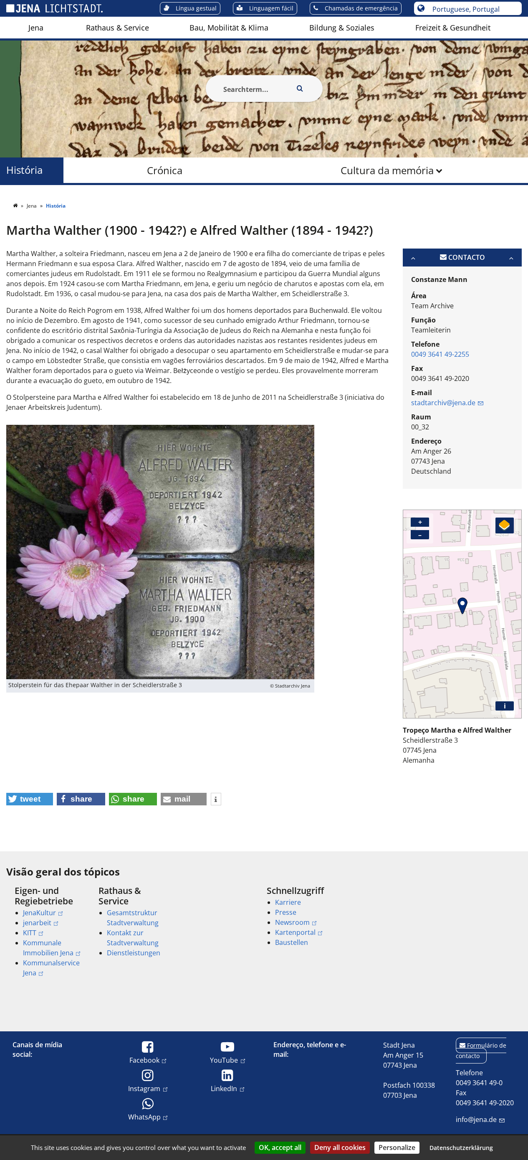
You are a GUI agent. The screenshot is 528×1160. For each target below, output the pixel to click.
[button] (29, 799)
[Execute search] (300, 89)
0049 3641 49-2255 (440, 354)
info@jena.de (476, 1119)
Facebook (144, 1060)
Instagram (144, 1088)
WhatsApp (144, 1117)
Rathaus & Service (117, 28)
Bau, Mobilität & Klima (228, 28)
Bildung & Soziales (341, 28)
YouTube (224, 1060)
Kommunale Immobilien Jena (48, 947)
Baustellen (291, 942)
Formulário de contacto (481, 1050)
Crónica (164, 170)
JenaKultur (39, 912)
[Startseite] (16, 205)
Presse (285, 912)
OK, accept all (280, 1147)
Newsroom (292, 922)
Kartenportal (295, 932)
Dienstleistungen (133, 952)
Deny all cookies (340, 1147)
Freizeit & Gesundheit (452, 28)
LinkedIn (224, 1088)
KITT (29, 932)
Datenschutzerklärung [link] (461, 1148)
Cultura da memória (387, 170)
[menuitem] (36, 27)
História (24, 170)
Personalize (397, 1147)
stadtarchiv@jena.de (443, 402)
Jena (35, 28)
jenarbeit (37, 922)
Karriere (288, 902)
